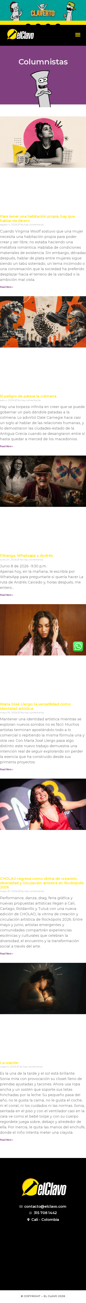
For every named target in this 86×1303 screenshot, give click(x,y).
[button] (78, 34)
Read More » (6, 287)
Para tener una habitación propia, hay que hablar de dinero (37, 218)
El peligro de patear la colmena (28, 396)
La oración (9, 1063)
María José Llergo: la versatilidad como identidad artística (35, 706)
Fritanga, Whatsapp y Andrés (26, 555)
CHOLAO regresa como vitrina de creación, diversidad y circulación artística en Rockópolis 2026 (42, 882)
